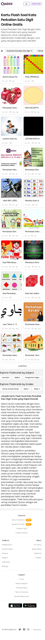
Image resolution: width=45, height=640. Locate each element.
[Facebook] (24, 629)
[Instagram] (28, 629)
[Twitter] (20, 629)
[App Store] (15, 605)
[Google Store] (29, 605)
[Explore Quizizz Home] (6, 3)
